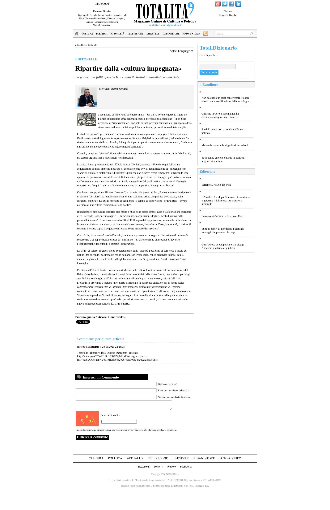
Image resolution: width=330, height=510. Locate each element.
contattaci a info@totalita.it (165, 25)
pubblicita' (186, 467)
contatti (158, 467)
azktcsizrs (141, 356)
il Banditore (171, 33)
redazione (144, 467)
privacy (171, 467)
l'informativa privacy (125, 430)
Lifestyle (152, 33)
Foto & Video (191, 33)
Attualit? (135, 458)
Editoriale (92, 45)
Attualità (117, 33)
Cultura (87, 33)
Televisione (135, 33)
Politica (102, 33)
